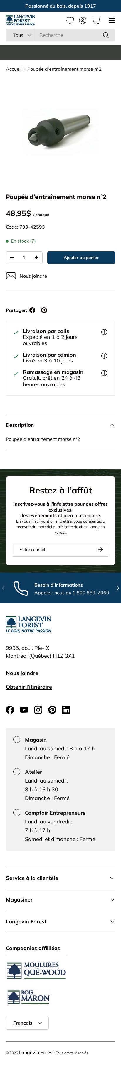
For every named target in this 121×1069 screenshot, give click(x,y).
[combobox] (60, 35)
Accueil (14, 69)
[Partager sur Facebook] (32, 310)
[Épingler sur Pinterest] (44, 310)
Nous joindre (22, 673)
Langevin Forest (36, 1052)
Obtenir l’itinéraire (29, 686)
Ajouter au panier (81, 257)
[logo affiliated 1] (36, 970)
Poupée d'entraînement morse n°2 (64, 69)
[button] (95, 20)
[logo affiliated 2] (28, 997)
